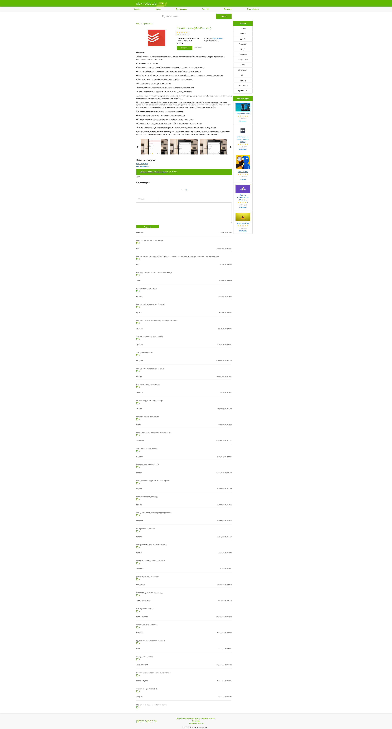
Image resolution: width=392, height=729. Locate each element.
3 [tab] (185, 157)
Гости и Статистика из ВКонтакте (242, 197)
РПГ (242, 75)
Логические (242, 70)
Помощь (228, 9)
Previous (137, 147)
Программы (181, 9)
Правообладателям (196, 723)
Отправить (147, 227)
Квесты (243, 80)
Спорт (243, 49)
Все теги (212, 718)
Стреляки (243, 44)
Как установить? (142, 166)
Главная (137, 9)
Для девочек (243, 86)
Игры (158, 9)
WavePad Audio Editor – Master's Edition (243, 139)
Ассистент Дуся (243, 223)
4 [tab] (189, 157)
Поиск (224, 16)
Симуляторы (243, 60)
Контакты (196, 721)
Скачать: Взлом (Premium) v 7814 (154, 172)
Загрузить (184, 48)
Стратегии (243, 54)
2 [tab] (182, 157)
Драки (242, 39)
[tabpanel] (184, 147)
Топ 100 (205, 9)
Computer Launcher (243, 114)
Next (230, 147)
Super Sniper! (243, 172)
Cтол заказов (253, 9)
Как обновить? (142, 164)
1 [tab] (179, 157)
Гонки (243, 65)
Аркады (243, 28)
